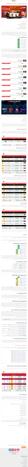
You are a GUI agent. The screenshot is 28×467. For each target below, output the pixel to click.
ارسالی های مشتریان (24, 466)
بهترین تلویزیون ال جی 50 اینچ (22, 326)
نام (25, 435)
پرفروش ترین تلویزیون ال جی (22, 27)
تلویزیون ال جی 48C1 (23, 263)
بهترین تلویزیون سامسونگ (22, 407)
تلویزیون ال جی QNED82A (23, 253)
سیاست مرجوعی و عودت (24, 463)
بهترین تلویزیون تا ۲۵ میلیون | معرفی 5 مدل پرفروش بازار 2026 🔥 (18, 359)
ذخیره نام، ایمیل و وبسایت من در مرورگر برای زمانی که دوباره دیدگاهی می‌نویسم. (16, 445)
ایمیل (25, 438)
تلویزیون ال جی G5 (23, 40)
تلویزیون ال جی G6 (23, 39)
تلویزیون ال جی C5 (23, 46)
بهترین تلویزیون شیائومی (22, 408)
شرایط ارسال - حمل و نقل (24, 462)
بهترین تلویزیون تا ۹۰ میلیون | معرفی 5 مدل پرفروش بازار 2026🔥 (18, 353)
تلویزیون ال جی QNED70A (23, 279)
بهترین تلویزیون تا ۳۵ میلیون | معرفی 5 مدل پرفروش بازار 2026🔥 (18, 358)
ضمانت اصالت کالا (25, 460)
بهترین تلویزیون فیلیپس (22, 415)
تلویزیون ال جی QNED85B (23, 251)
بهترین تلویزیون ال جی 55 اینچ (22, 328)
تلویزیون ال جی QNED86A (23, 252)
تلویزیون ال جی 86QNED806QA (22, 268)
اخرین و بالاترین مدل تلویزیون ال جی (22, 24)
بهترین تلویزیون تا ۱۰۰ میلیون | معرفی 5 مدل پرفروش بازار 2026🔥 (18, 360)
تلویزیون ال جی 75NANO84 (22, 267)
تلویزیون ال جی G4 (20, 65)
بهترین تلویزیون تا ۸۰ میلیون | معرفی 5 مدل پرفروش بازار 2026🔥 (18, 354)
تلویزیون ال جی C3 (20, 87)
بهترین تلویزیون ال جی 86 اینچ (22, 335)
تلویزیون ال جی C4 (20, 82)
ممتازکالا (26, 4)
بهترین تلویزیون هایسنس (22, 410)
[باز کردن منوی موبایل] (26, 1)
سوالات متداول (25, 465)
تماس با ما (25, 459)
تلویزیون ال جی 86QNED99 (23, 264)
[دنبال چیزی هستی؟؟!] (1, 1)
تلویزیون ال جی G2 (23, 47)
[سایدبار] (27, 141)
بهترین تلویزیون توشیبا (22, 413)
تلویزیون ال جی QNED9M (19, 93)
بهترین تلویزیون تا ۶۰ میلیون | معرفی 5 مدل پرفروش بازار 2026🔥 (18, 355)
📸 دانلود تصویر (14, 98)
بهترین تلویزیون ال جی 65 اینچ (22, 330)
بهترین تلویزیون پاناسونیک (22, 411)
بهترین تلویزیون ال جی (23, 23)
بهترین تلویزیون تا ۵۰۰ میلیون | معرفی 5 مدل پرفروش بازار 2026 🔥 (18, 350)
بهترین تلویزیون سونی (22, 405)
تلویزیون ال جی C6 (23, 44)
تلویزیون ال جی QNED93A (23, 249)
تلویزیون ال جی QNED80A (23, 282)
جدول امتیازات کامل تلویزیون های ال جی (21, 28)
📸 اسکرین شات (3, 136)
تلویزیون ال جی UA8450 (23, 281)
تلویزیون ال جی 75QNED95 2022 (22, 265)
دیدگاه (25, 427)
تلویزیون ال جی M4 (23, 43)
